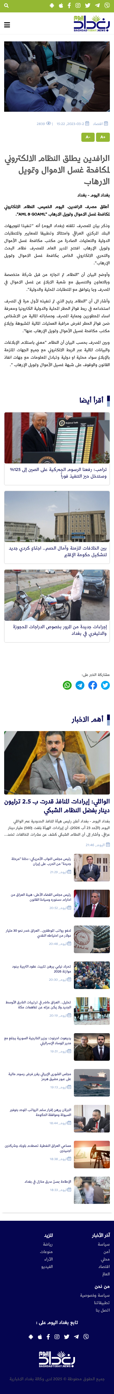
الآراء (48, 1259)
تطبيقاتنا (102, 1302)
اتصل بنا (103, 1310)
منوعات (46, 1251)
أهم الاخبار (87, 719)
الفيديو (47, 1266)
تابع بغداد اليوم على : (57, 1322)
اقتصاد (104, 1266)
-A (88, 137)
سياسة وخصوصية (95, 1295)
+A (102, 137)
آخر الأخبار (101, 1235)
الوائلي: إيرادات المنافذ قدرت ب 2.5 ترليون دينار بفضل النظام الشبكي (57, 806)
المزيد (48, 1235)
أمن (106, 1251)
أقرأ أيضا (91, 400)
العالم (106, 1274)
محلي (105, 1259)
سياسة (104, 1244)
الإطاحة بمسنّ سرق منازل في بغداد (48, 1182)
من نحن (102, 1286)
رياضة (48, 1244)
